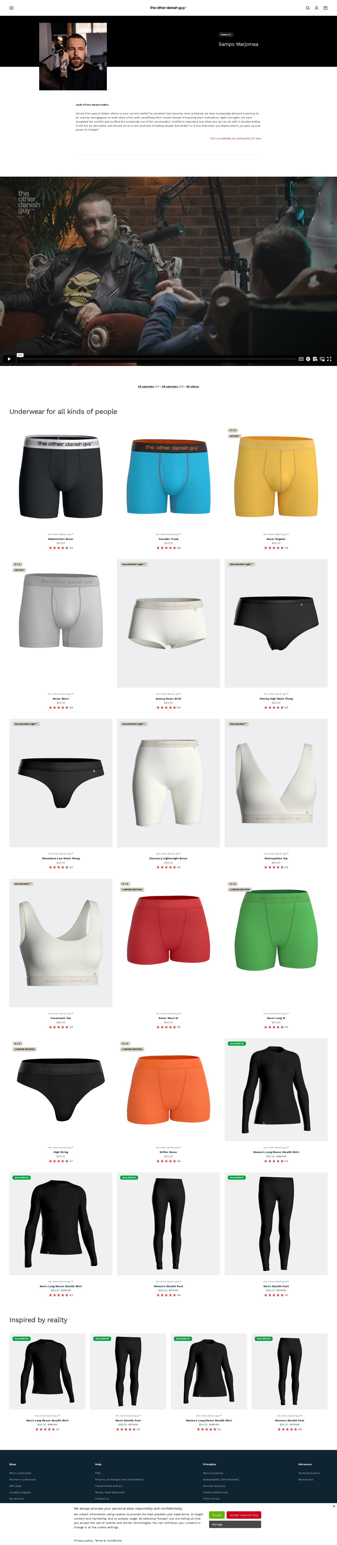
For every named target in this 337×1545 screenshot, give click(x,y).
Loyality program (20, 1492)
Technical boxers (309, 1473)
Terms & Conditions (108, 1540)
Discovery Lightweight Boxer (168, 858)
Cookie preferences (215, 1492)
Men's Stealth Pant (276, 1286)
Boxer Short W (168, 1018)
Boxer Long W (276, 1018)
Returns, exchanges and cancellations (119, 1479)
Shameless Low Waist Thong (61, 858)
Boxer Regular (276, 539)
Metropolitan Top (276, 858)
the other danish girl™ (168, 694)
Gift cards (15, 1485)
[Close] (334, 1506)
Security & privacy (214, 1485)
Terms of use (211, 1498)
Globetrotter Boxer (61, 539)
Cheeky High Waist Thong (276, 698)
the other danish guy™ (61, 534)
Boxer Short (61, 698)
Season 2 (226, 34)
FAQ (97, 1473)
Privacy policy (83, 1540)
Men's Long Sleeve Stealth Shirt (61, 1286)
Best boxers (306, 1479)
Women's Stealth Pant (168, 1286)
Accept (217, 1515)
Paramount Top (61, 1018)
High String (61, 1152)
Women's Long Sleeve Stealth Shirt (276, 1152)
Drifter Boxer (168, 1152)
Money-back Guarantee (110, 1492)
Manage (217, 1524)
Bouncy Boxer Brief (168, 698)
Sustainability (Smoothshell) (221, 1479)
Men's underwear (20, 1473)
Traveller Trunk (169, 539)
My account (16, 1498)
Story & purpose (213, 1473)
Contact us (102, 1498)
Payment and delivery (109, 1485)
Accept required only (244, 1515)
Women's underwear (22, 1479)
